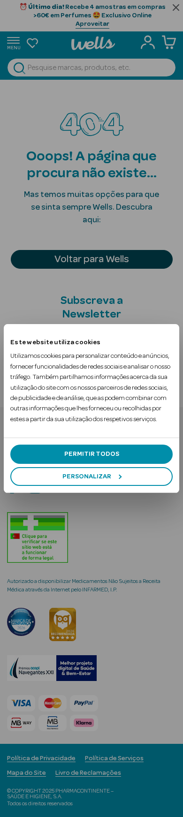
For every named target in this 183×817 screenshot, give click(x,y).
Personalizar (86, 476)
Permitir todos (91, 454)
